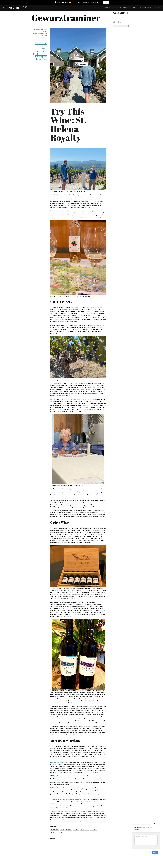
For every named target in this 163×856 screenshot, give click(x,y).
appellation (83, 217)
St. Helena (39, 59)
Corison (44, 49)
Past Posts (97, 7)
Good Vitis (11, 8)
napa (45, 57)
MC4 (35, 54)
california (39, 46)
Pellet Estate (38, 57)
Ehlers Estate (57, 776)
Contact (157, 7)
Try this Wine (44, 30)
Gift (106, 2)
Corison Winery (73, 309)
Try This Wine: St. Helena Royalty (68, 124)
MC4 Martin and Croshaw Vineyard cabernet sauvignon (69, 788)
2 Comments (42, 38)
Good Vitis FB (120, 12)
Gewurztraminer (42, 54)
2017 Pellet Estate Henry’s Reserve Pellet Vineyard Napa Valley (68, 800)
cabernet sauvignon (41, 43)
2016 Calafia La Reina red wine (58, 762)
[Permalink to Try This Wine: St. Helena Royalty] (78, 102)
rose (45, 59)
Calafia (44, 46)
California (36, 29)
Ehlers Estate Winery (41, 51)
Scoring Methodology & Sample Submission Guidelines (120, 7)
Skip (150, 852)
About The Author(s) (145, 7)
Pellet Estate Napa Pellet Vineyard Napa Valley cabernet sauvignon (72, 812)
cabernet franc (42, 41)
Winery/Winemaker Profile (40, 34)
